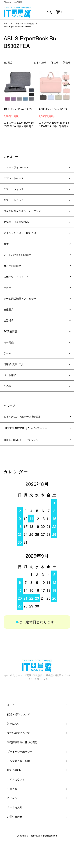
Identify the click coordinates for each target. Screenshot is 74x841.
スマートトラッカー (15, 200)
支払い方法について (18, 733)
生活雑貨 (9, 320)
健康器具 (9, 309)
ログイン (12, 798)
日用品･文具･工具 (14, 364)
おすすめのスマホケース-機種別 (22, 416)
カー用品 (9, 342)
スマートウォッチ (14, 189)
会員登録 (12, 788)
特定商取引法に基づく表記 (22, 742)
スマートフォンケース (16, 167)
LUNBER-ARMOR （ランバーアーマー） (27, 428)
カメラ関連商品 (12, 265)
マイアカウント (16, 779)
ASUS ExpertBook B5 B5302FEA (17, 26)
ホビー (7, 287)
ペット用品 (10, 375)
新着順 (66, 62)
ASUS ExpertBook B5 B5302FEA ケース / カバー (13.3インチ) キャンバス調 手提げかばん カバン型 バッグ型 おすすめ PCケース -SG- (54, 109)
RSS (9, 770)
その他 (7, 386)
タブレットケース (14, 178)
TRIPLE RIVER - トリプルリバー (22, 440)
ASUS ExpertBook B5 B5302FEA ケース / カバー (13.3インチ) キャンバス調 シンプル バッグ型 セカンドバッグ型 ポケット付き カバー (19, 109)
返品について (14, 723)
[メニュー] (68, 12)
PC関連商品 (10, 331)
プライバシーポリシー (19, 751)
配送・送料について (18, 714)
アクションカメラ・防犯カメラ (21, 233)
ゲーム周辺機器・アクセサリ (20, 298)
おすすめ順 (40, 62)
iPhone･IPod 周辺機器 (16, 222)
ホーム (6, 23)
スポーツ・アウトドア (16, 276)
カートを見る (14, 807)
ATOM (17, 770)
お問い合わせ (14, 816)
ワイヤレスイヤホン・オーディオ (22, 211)
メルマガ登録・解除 (18, 760)
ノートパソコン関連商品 (24, 23)
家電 (6, 244)
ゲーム (7, 353)
